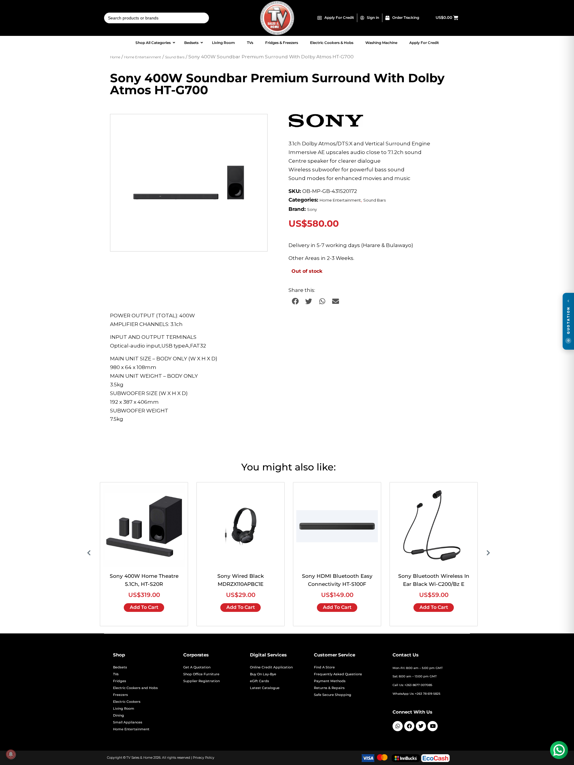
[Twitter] (421, 726)
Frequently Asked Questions (338, 674)
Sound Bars (174, 57)
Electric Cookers (127, 702)
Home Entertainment (142, 57)
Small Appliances (127, 722)
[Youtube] (433, 726)
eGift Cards (259, 681)
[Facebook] (409, 726)
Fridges (119, 681)
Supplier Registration (201, 681)
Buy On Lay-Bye (263, 674)
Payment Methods (330, 681)
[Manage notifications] (11, 754)
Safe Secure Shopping (332, 695)
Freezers (120, 695)
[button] (257, 124)
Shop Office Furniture (201, 674)
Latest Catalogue (265, 688)
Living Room (123, 709)
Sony (312, 209)
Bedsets (120, 667)
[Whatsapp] (398, 726)
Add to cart (144, 607)
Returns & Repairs (329, 688)
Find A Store (324, 667)
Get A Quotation (196, 667)
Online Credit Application (271, 667)
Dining (118, 715)
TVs (116, 674)
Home (115, 57)
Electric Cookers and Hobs (135, 688)
